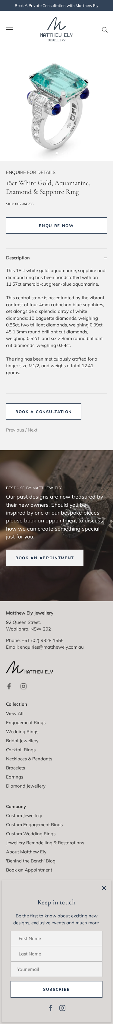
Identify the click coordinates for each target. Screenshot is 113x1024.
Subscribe (56, 989)
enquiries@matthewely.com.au (52, 647)
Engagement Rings (26, 722)
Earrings (14, 777)
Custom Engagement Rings (34, 824)
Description (18, 258)
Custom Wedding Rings (30, 833)
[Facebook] (51, 1007)
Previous (15, 430)
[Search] (104, 32)
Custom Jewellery (24, 815)
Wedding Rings (22, 731)
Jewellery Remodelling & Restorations (45, 843)
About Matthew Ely (26, 852)
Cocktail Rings (21, 750)
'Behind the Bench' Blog (30, 861)
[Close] (104, 887)
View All (15, 713)
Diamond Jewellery (26, 786)
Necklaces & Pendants (29, 759)
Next (32, 430)
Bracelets (15, 768)
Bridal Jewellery (22, 740)
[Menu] (9, 29)
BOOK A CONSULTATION (43, 411)
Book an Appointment (29, 870)
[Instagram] (62, 1007)
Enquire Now (56, 225)
